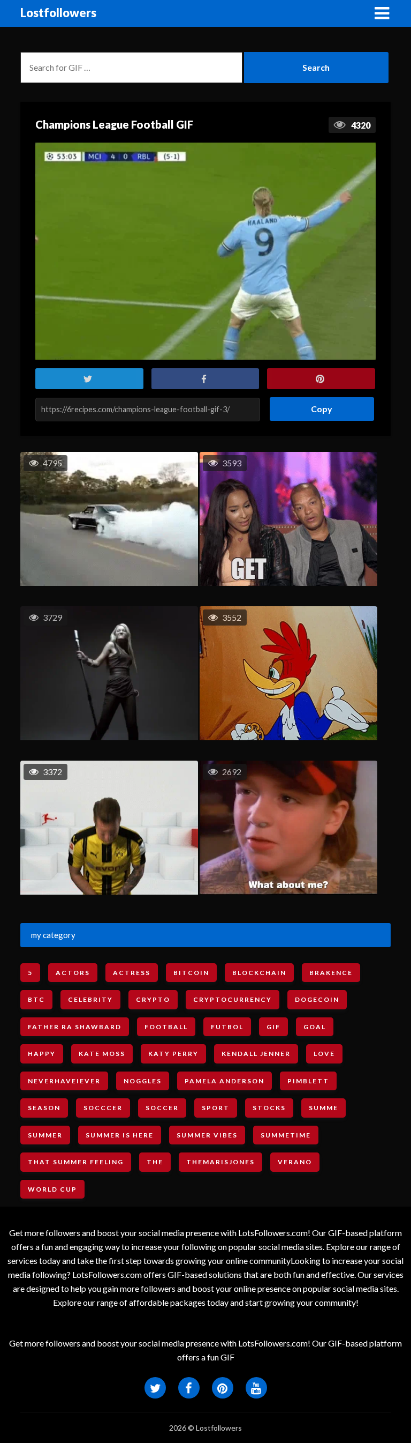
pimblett (308, 1081)
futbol (227, 1027)
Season (44, 1108)
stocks (269, 1108)
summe (323, 1108)
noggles (143, 1081)
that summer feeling (76, 1162)
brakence (331, 973)
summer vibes (207, 1135)
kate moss (102, 1054)
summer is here (120, 1135)
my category (53, 935)
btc (36, 999)
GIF (273, 1027)
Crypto (153, 999)
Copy (317, 405)
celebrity (90, 999)
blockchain (259, 973)
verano (295, 1162)
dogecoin (317, 999)
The (155, 1162)
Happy (42, 1054)
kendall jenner (256, 1054)
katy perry (173, 1054)
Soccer (162, 1108)
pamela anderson (224, 1081)
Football (166, 1027)
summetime (286, 1135)
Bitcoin (191, 973)
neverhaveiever (64, 1081)
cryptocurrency (232, 999)
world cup (52, 1189)
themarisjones (220, 1162)
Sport (216, 1108)
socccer (103, 1108)
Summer (45, 1135)
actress (131, 973)
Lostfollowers (58, 12)
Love (324, 1054)
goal (314, 1027)
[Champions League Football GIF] (205, 251)
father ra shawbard (74, 1027)
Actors (73, 973)
